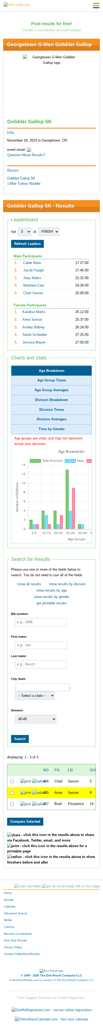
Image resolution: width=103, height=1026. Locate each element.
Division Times (51, 410)
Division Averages (51, 419)
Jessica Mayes (34, 342)
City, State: (18, 678)
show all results (29, 584)
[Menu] (96, 5)
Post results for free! (51, 23)
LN (70, 770)
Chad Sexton (33, 293)
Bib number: (20, 613)
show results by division (67, 584)
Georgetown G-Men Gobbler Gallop (49, 44)
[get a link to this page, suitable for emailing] (71, 886)
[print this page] (27, 886)
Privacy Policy (13, 947)
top (13, 232)
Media (8, 920)
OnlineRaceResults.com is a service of (51, 980)
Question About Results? (26, 155)
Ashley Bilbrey (33, 327)
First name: (19, 636)
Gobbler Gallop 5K (21, 178)
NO (46, 770)
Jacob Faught (33, 270)
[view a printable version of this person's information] (25, 781)
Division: (17, 710)
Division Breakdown (51, 400)
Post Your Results (15, 940)
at (34, 232)
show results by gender (51, 597)
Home (8, 893)
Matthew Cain (33, 285)
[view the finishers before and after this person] (39, 781)
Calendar (10, 906)
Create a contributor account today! (51, 30)
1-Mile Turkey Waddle (23, 184)
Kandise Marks (33, 312)
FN (56, 770)
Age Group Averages (51, 390)
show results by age (51, 590)
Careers (9, 926)
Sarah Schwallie (34, 335)
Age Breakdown (51, 371)
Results (9, 899)
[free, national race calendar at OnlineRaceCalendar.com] (51, 1019)
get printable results (51, 603)
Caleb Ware (32, 263)
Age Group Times (51, 380)
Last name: (19, 655)
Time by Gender (52, 429)
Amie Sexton (32, 320)
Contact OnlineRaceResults (22, 953)
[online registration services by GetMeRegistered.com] (52, 1009)
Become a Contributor (18, 933)
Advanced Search (15, 913)
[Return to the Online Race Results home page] (17, 4)
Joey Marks (32, 278)
